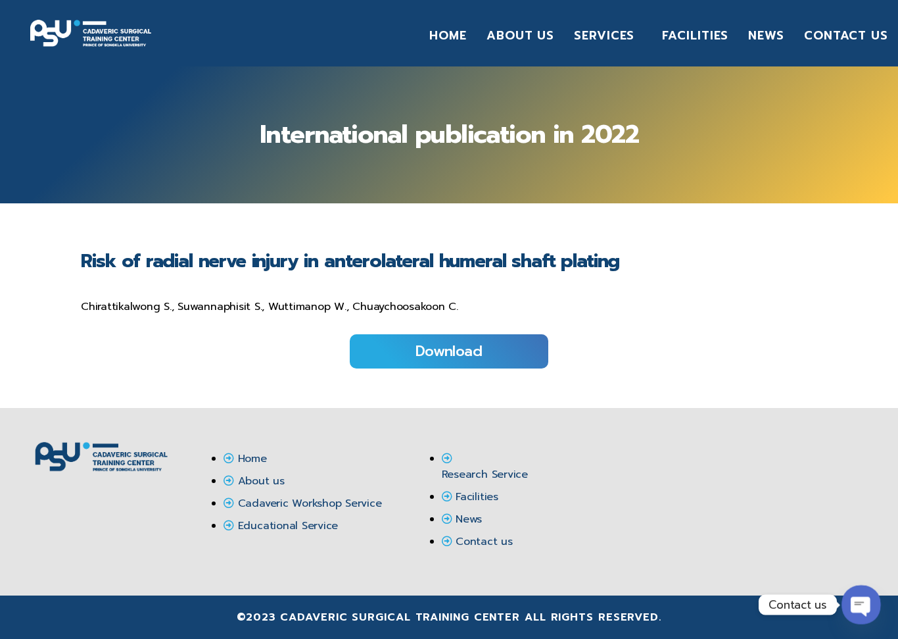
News (766, 35)
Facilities (695, 35)
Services (604, 35)
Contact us (846, 35)
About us (520, 35)
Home (448, 35)
